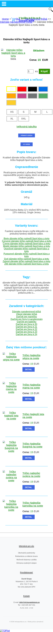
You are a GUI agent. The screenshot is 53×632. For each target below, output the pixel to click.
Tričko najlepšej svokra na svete (31, 475)
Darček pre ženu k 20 (26, 324)
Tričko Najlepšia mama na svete (31, 386)
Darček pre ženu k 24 (26, 334)
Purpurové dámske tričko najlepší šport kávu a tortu (27, 255)
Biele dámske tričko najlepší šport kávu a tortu (26, 238)
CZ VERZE (26, 144)
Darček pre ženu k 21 (26, 327)
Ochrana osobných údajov (26, 563)
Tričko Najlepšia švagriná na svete (32, 445)
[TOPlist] (5, 630)
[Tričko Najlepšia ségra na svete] (11, 359)
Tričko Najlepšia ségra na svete (31, 357)
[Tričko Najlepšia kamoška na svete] (11, 510)
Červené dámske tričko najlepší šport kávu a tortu (26, 241)
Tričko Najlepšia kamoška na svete (32, 504)
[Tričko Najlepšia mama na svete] (11, 392)
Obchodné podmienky (26, 553)
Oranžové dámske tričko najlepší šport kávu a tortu (26, 249)
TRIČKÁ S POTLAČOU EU (26, 10)
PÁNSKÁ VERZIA (26, 135)
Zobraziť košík (26, 20)
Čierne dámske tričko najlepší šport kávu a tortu (26, 243)
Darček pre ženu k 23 (26, 332)
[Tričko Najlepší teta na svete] (11, 418)
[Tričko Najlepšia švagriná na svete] (11, 451)
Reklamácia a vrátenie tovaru (26, 556)
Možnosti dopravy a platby (27, 560)
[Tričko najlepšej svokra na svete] (11, 480)
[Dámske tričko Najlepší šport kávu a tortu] (13, 56)
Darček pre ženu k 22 (26, 329)
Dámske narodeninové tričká (26, 311)
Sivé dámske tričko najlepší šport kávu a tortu (26, 259)
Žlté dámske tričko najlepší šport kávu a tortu (26, 264)
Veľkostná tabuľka (26, 126)
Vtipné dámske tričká (26, 314)
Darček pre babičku (26, 322)
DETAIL (28, 369)
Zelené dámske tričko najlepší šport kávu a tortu (26, 261)
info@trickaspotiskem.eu (29, 602)
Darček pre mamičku (26, 316)
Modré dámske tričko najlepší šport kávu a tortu (26, 246)
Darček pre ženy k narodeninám (27, 319)
